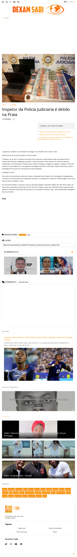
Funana (49, 489)
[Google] (7, 2)
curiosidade (46, 493)
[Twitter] (3, 2)
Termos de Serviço (21, 532)
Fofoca (37, 489)
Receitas (5, 493)
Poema (61, 489)
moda (68, 493)
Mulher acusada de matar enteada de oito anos (55, 132)
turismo (38, 496)
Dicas (25, 489)
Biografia (11, 489)
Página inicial (21, 528)
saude (25, 496)
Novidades (6, 416)
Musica (55, 532)
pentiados (18, 496)
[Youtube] (14, 2)
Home (4, 105)
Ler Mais (38, 405)
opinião (11, 496)
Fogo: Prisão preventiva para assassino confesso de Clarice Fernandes (56, 269)
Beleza (5, 489)
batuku (22, 493)
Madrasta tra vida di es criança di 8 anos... (53, 135)
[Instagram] (10, 2)
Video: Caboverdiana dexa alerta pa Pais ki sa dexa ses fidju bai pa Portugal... (35, 434)
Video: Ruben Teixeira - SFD (38, 399)
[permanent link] (13, 119)
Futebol (55, 489)
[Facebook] (18, 2)
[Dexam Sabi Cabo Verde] (38, 13)
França (43, 489)
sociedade (13, 105)
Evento (31, 489)
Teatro (16, 493)
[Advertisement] (26, 37)
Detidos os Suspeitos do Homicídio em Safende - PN (20, 269)
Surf (11, 493)
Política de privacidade (55, 528)
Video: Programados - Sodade (18, 475)
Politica (68, 489)
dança (53, 493)
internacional (61, 493)
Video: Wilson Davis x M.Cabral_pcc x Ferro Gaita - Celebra (31, 455)
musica (5, 496)
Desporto (19, 489)
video (44, 496)
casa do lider (29, 493)
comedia (38, 493)
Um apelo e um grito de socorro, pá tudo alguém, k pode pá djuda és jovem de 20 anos (55, 138)
